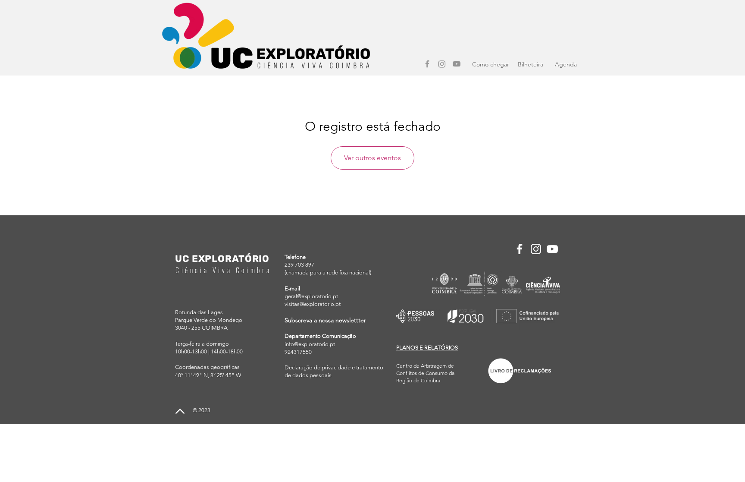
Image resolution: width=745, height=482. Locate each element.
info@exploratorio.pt (310, 344)
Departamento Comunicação (320, 336)
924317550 (298, 352)
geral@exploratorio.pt (311, 296)
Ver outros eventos (372, 158)
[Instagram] (442, 64)
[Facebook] (427, 64)
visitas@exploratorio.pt (313, 304)
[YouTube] (456, 64)
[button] (427, 347)
